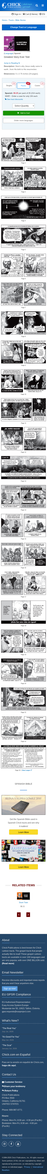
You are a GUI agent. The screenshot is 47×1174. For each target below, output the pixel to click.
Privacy (27, 1167)
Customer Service (13, 1082)
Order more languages (23, 120)
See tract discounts (15, 99)
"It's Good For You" (10, 1037)
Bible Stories (20, 20)
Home (4, 20)
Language (9, 53)
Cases (37, 85)
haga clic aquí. (9, 1065)
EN (43, 14)
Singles (9, 85)
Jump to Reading (11, 63)
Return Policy (11, 1091)
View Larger (26, 770)
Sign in (17, 14)
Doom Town (23, 902)
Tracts (11, 20)
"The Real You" (9, 1028)
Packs (23, 86)
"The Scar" (7, 1045)
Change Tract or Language (23, 27)
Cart (27, 14)
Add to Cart (24, 113)
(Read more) (8, 963)
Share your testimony (14, 1086)
